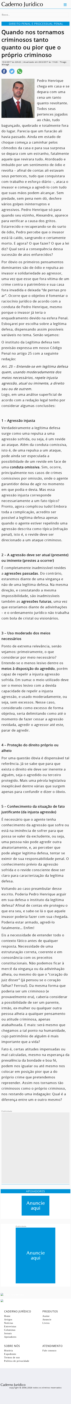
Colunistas (9, 1330)
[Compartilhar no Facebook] (4, 72)
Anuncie (46, 1319)
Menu (65, 4)
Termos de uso (12, 1357)
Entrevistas (10, 1326)
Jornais (8, 1333)
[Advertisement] (35, 1147)
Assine (46, 1316)
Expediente (10, 1354)
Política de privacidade (16, 1361)
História (8, 1350)
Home (7, 1316)
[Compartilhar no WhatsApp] (19, 72)
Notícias (8, 1323)
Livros (46, 1323)
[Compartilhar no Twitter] (12, 72)
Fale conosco (49, 1350)
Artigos (8, 1319)
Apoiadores (10, 1337)
